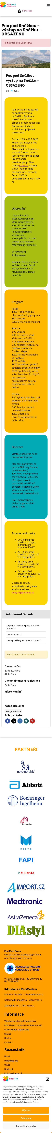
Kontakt (8, 1042)
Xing (26, 721)
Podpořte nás (11, 1060)
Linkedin (20, 721)
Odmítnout (26, 1118)
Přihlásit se (27, 11)
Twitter (13, 721)
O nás (7, 1065)
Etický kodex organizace (16, 1029)
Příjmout (26, 1110)
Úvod (7, 1056)
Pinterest (32, 721)
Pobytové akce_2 (13, 1073)
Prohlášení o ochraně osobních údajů (23, 1025)
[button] (47, 1079)
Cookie (7, 1038)
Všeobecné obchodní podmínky (20, 1021)
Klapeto (23, 165)
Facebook (7, 721)
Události (8, 1069)
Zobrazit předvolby (26, 1126)
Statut (7, 1034)
